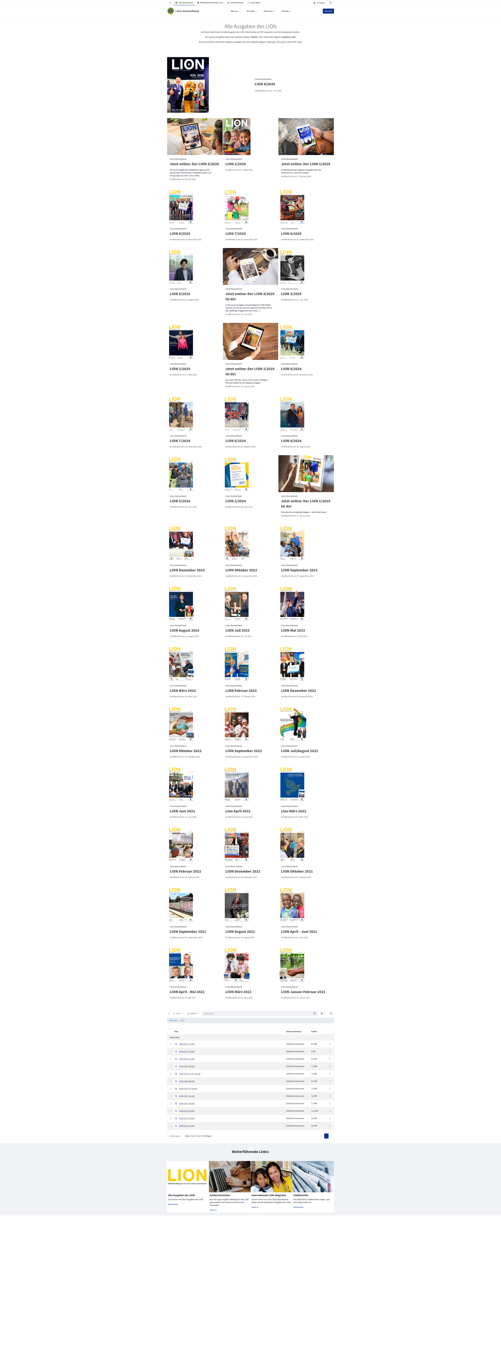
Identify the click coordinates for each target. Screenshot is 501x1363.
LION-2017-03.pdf (186, 1111)
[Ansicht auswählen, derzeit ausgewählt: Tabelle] (323, 1013)
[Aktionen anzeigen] (330, 1044)
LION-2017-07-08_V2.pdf (189, 1073)
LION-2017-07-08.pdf (188, 1088)
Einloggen (321, 2)
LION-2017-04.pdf (186, 1103)
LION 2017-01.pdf (186, 1126)
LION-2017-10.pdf (186, 1051)
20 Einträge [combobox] (174, 1136)
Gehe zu (213, 1210)
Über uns (234, 11)
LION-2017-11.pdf (186, 1059)
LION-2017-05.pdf (186, 1096)
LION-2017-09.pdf (186, 1066)
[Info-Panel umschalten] (331, 1013)
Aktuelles (285, 11)
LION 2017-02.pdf (186, 1118)
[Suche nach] (314, 1013)
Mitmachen (268, 11)
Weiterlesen (173, 1204)
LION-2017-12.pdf (186, 1044)
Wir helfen (251, 11)
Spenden (328, 11)
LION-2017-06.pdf (186, 1081)
